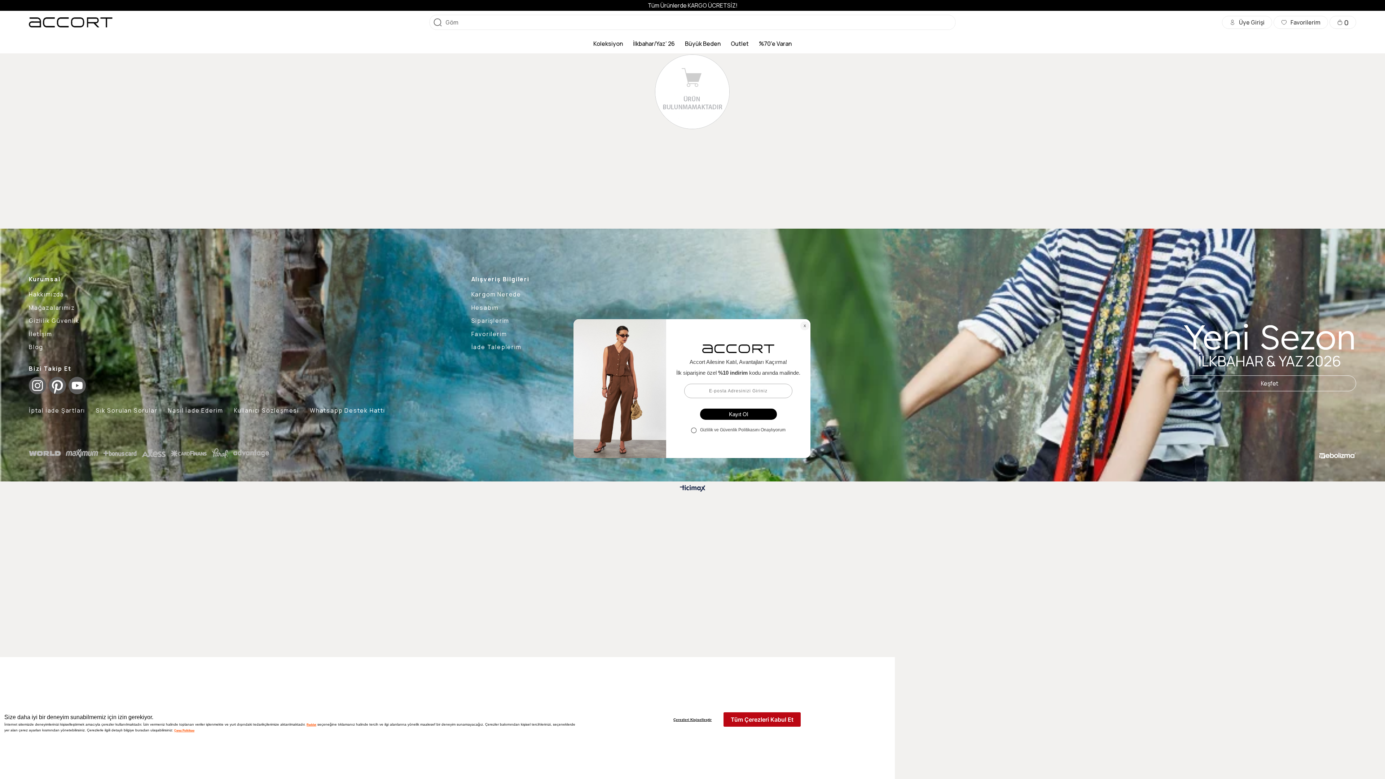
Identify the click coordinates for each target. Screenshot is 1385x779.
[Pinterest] (57, 385)
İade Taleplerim (496, 347)
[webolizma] (1337, 455)
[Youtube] (77, 385)
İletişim (40, 334)
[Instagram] (37, 385)
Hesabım (485, 308)
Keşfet (1269, 383)
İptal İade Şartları (57, 410)
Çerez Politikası (184, 730)
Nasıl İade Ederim (195, 410)
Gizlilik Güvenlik (54, 321)
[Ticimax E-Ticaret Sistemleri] (692, 488)
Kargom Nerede (496, 294)
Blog (36, 347)
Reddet (311, 724)
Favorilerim (489, 334)
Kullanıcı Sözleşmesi (266, 410)
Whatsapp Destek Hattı (347, 410)
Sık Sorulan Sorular (126, 410)
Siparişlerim (490, 321)
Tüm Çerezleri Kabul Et (762, 719)
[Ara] (437, 22)
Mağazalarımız (52, 308)
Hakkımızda (46, 294)
